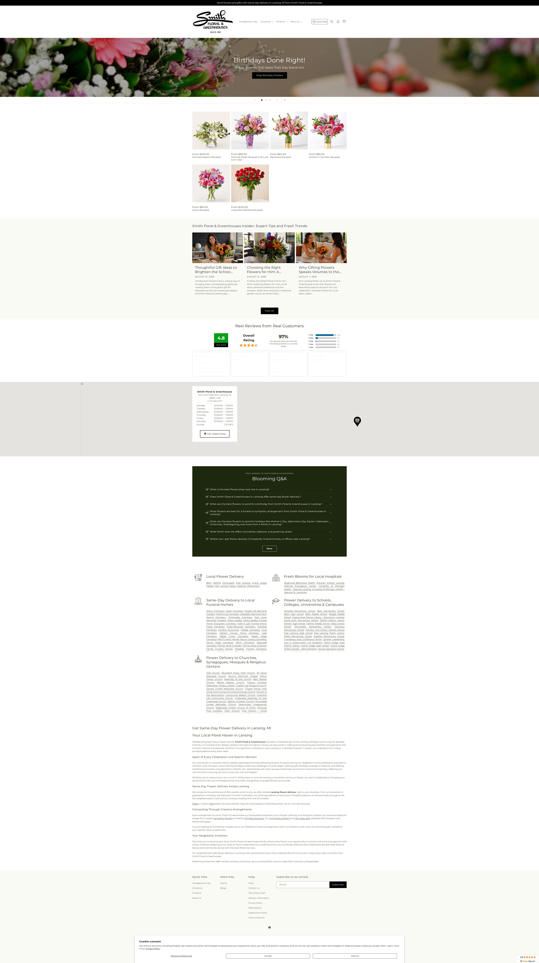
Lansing (224, 586)
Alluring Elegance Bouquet (206, 157)
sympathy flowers (223, 818)
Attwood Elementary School (299, 611)
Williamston (253, 586)
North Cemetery (245, 642)
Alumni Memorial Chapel (243, 676)
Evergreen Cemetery (225, 623)
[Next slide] (277, 100)
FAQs (251, 883)
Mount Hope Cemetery (219, 642)
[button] (266, 22)
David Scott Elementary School (301, 620)
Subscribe (338, 884)
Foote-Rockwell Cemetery (241, 626)
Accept (268, 956)
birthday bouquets (254, 818)
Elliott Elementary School (298, 636)
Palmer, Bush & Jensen (230, 645)
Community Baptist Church (240, 695)
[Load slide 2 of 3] (266, 100)
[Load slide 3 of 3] (270, 100)
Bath (208, 583)
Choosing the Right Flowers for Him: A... (264, 269)
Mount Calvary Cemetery (253, 639)
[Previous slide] (255, 100)
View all (269, 310)
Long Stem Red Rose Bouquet (247, 210)
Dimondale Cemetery (240, 617)
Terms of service (256, 918)
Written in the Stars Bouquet (324, 157)
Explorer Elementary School (329, 636)
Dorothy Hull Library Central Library (325, 630)
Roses (195, 803)
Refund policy (255, 908)
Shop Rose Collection (269, 75)
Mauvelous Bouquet (280, 157)
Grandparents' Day (201, 883)
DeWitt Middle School (318, 623)
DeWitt (217, 583)
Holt (217, 586)
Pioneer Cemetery (256, 649)
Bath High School (294, 614)
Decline (355, 956)
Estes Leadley (235, 620)
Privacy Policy (153, 948)
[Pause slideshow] (284, 100)
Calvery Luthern (227, 685)
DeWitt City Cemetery (227, 614)
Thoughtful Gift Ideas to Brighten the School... (216, 269)
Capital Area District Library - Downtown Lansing (318, 617)
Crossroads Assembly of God (250, 698)
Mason (232, 586)
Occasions (197, 888)
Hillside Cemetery (250, 630)
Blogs (223, 888)
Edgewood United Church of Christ (235, 707)
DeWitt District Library (332, 620)
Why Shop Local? (257, 893)
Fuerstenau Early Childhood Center (303, 639)
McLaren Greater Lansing (330, 583)
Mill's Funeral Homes (228, 639)
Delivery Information (258, 898)
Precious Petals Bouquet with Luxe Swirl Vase (249, 158)
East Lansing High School (298, 633)
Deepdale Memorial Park (253, 614)
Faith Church (232, 710)
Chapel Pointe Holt (255, 688)
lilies (211, 803)
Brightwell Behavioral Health (299, 583)
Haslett (210, 586)
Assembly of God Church (238, 679)
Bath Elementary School (330, 611)
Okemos (241, 586)
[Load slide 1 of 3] (262, 100)
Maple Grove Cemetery (234, 636)
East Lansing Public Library (329, 633)
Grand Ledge (259, 583)
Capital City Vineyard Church (251, 685)
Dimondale (228, 583)
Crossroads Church (216, 701)
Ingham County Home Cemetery (239, 633)
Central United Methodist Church (224, 688)
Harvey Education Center (331, 649)
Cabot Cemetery (234, 611)
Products (196, 893)
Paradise (239, 649)
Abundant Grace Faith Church (238, 673)
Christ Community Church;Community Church (230, 692)
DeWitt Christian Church (241, 701)
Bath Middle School (316, 614)
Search (223, 883)
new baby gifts (302, 818)
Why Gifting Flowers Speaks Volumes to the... (320, 269)
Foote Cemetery (215, 626)
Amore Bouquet (200, 210)
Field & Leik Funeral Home (251, 623)
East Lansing (243, 583)
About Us (196, 898)
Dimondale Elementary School (312, 626)
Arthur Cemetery (215, 611)
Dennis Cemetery (216, 617)
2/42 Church (213, 673)
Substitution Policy (257, 912)
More (269, 548)
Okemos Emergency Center (300, 586)
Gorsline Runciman (228, 630)
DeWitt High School (294, 623)
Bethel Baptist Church (230, 682)
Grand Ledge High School (315, 645)
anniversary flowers (280, 818)
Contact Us (253, 888)
